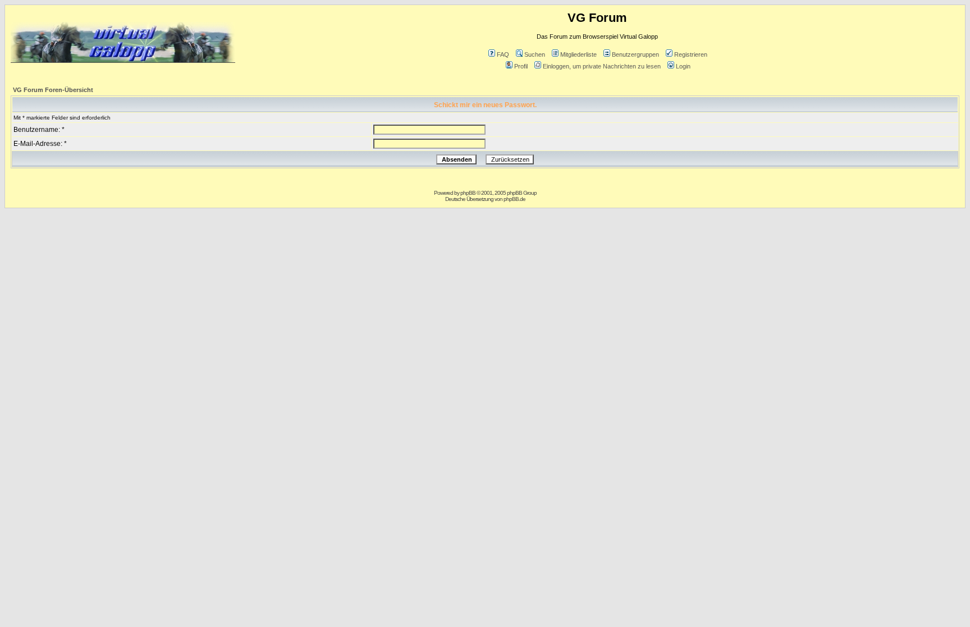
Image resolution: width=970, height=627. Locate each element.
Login (683, 66)
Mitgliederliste (578, 54)
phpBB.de (514, 199)
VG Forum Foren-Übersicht (53, 89)
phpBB (467, 193)
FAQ (503, 54)
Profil (521, 66)
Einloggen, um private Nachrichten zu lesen (602, 66)
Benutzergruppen (635, 54)
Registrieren (690, 54)
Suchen (534, 54)
